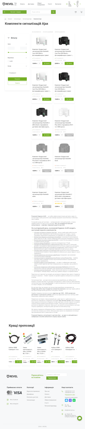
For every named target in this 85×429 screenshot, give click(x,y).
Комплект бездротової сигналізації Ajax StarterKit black (63, 158)
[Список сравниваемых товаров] (76, 12)
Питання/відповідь (51, 406)
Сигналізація (31, 400)
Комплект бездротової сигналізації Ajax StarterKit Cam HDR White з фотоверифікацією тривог (40, 52)
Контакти (58, 4)
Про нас (15, 4)
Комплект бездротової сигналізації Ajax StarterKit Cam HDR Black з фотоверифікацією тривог (63, 88)
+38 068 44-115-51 (70, 392)
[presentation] (8, 349)
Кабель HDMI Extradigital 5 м (70, 348)
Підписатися (52, 378)
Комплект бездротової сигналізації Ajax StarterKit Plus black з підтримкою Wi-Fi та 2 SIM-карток (41, 159)
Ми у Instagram (14, 403)
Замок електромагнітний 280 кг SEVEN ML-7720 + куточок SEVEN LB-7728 (28, 351)
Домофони (30, 394)
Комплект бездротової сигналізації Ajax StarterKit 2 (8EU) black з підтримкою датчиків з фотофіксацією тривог (41, 124)
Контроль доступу (32, 397)
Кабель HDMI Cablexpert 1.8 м (13, 348)
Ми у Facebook (14, 399)
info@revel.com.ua (69, 410)
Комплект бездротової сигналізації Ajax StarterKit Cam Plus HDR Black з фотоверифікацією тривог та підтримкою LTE (64, 52)
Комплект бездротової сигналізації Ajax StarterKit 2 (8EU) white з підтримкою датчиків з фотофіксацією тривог (63, 195)
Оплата (22, 4)
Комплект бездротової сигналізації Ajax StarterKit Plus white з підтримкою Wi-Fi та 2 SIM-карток (64, 124)
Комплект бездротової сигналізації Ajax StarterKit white (40, 194)
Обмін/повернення (41, 4)
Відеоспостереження (33, 391)
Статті (50, 4)
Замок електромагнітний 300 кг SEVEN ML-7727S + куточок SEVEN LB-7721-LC (42, 351)
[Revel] (8, 4)
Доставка (31, 4)
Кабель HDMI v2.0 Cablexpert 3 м (56, 349)
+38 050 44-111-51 (77, 4)
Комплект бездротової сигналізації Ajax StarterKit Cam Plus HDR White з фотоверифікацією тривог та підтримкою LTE (41, 88)
